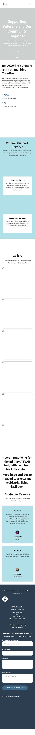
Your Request (6, 673)
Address (5, 659)
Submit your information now (15, 688)
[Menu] (31, 4)
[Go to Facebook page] (5, 599)
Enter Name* (6, 649)
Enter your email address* (10, 640)
